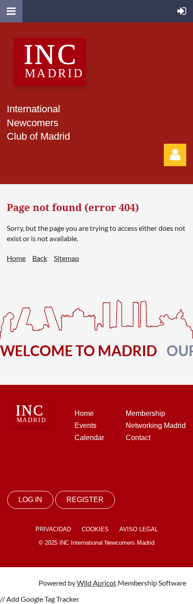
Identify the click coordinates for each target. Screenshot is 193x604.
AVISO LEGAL (138, 529)
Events (85, 425)
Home (16, 258)
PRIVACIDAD (53, 529)
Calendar (89, 437)
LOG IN (30, 499)
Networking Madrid (156, 425)
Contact (138, 437)
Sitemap (66, 258)
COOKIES (95, 529)
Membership (145, 413)
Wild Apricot (96, 582)
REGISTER (85, 499)
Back (39, 258)
